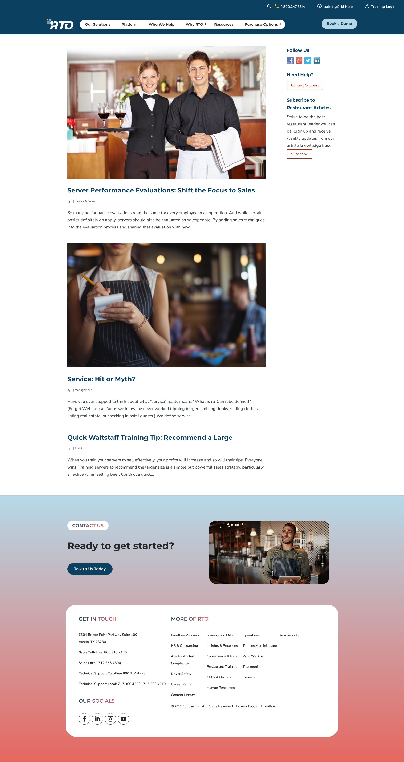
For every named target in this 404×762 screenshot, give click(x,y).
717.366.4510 (154, 684)
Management (83, 390)
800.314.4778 (134, 673)
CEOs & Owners (219, 677)
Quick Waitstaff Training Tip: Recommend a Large (150, 437)
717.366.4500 (109, 663)
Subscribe (299, 154)
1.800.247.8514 (293, 7)
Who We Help (162, 24)
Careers (249, 677)
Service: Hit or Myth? (101, 379)
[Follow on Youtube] (123, 719)
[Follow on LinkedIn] (97, 719)
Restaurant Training (222, 666)
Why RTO (194, 24)
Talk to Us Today (90, 569)
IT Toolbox (267, 706)
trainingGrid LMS (220, 635)
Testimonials (252, 666)
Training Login (383, 7)
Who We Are (253, 656)
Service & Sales (85, 201)
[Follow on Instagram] (110, 719)
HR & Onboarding (184, 645)
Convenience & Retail (223, 656)
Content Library (183, 695)
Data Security (288, 635)
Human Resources (221, 687)
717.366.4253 (129, 684)
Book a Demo (339, 23)
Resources (224, 24)
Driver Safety (181, 674)
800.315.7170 (115, 652)
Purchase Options (261, 24)
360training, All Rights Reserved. (208, 706)
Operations (251, 635)
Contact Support (305, 85)
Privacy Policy (246, 706)
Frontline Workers (185, 635)
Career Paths (181, 684)
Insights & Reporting (222, 645)
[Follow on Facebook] (84, 719)
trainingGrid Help (338, 7)
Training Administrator (260, 645)
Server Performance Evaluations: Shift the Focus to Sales (161, 190)
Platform (130, 24)
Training (80, 448)
